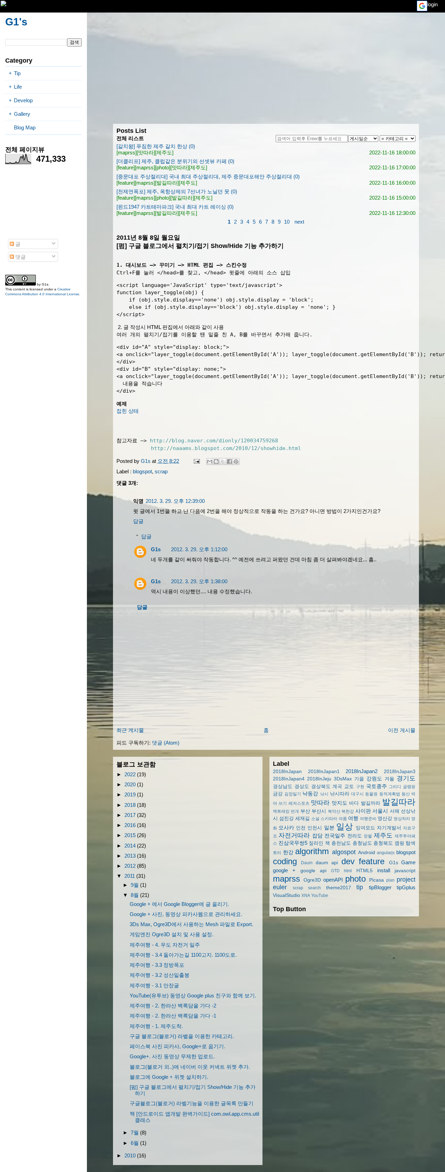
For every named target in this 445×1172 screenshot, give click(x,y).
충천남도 (341, 843)
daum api (327, 862)
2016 (130, 825)
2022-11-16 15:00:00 (392, 198)
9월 (135, 885)
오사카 (286, 827)
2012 (130, 866)
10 (287, 222)
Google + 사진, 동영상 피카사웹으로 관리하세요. (186, 914)
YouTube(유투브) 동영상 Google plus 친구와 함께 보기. (193, 995)
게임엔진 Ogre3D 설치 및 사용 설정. (171, 934)
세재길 (302, 818)
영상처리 (402, 818)
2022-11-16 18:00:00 (392, 152)
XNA (305, 895)
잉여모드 (365, 827)
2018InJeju (319, 778)
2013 (130, 856)
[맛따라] (146, 152)
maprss (286, 878)
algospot (344, 852)
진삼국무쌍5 (292, 843)
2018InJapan (287, 771)
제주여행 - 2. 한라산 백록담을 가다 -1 (173, 1016)
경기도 (406, 778)
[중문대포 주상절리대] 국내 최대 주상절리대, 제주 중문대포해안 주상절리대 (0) (208, 176)
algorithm (312, 851)
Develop (23, 100)
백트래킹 (281, 811)
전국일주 (334, 835)
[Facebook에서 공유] (229, 461)
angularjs (386, 852)
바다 (354, 803)
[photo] (162, 167)
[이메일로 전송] (209, 461)
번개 (295, 811)
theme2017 (338, 887)
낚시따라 (339, 793)
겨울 (389, 778)
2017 (130, 815)
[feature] (125, 167)
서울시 (380, 811)
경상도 (301, 786)
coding (285, 861)
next (299, 222)
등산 (406, 794)
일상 (344, 826)
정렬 (368, 836)
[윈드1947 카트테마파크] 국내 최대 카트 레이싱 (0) (175, 207)
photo (355, 878)
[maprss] (126, 152)
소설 (315, 818)
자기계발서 (389, 827)
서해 (394, 811)
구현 (360, 786)
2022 (130, 774)
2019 (130, 794)
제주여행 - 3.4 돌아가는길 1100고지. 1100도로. (183, 955)
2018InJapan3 (399, 771)
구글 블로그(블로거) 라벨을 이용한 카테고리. (182, 1036)
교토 (349, 786)
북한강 (347, 811)
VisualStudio (286, 895)
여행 (353, 818)
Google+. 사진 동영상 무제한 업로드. (172, 1056)
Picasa (376, 880)
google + (284, 870)
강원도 (374, 778)
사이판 (363, 811)
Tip (17, 73)
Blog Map (24, 127)
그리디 (395, 786)
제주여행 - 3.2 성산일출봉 (159, 975)
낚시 (324, 794)
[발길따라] (167, 183)
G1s (156, 549)
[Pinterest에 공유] (236, 461)
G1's (16, 21)
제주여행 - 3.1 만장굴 (154, 985)
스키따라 (329, 818)
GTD (335, 870)
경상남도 (282, 786)
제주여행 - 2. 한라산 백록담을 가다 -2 (173, 1006)
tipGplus (406, 887)
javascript (405, 870)
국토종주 (376, 786)
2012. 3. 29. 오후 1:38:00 (199, 581)
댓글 (20, 257)
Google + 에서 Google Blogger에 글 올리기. (179, 904)
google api (313, 870)
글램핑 (409, 786)
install (383, 870)
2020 (130, 784)
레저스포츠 (299, 803)
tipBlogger (380, 887)
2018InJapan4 (289, 778)
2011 (130, 876)
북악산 (334, 811)
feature (372, 861)
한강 (288, 852)
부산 (305, 811)
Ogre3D (312, 880)
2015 (130, 835)
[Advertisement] (265, 68)
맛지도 (339, 803)
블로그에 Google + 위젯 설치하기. (169, 1077)
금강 (278, 793)
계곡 (337, 786)
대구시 (357, 794)
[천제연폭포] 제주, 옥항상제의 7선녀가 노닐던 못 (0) (176, 191)
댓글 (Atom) (165, 743)
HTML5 (364, 870)
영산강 (385, 818)
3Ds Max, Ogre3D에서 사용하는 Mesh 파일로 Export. (191, 924)
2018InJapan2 (362, 771)
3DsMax (343, 778)
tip (359, 887)
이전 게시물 (401, 730)
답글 (138, 521)
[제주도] (164, 152)
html (348, 870)
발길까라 (370, 803)
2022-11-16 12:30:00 (392, 213)
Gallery (22, 114)
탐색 (410, 843)
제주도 (383, 835)
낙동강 (310, 793)
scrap (161, 471)
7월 (135, 1132)
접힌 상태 (127, 411)
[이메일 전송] (196, 461)
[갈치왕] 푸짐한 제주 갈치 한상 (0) (155, 146)
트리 (277, 852)
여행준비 (368, 818)
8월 (135, 895)
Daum (307, 862)
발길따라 (398, 801)
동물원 (371, 794)
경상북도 (321, 786)
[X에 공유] (222, 461)
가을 (359, 778)
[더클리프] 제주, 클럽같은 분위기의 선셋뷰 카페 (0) (175, 161)
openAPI (333, 880)
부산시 (319, 811)
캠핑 (399, 843)
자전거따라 (294, 835)
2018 (130, 805)
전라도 (354, 835)
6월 (135, 1143)
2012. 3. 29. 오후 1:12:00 (199, 549)
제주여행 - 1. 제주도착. (156, 1026)
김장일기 (292, 794)
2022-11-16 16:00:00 (392, 183)
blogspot (142, 471)
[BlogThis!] (216, 461)
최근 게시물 (130, 730)
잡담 (317, 835)
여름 (343, 818)
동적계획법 (389, 794)
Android (366, 852)
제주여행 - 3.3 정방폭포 (157, 965)
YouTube (319, 895)
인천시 (314, 827)
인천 (301, 827)
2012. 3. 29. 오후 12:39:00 (175, 501)
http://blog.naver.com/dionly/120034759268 (214, 441)
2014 (130, 846)
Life (18, 87)
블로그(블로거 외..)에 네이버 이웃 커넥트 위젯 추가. (190, 1067)
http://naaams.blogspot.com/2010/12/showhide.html (226, 448)
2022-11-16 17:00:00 (392, 167)
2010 (130, 1155)
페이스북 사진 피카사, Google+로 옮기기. (177, 1046)
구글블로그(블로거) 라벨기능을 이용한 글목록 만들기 (191, 1103)
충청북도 (383, 843)
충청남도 (362, 843)
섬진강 (286, 818)
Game (408, 862)
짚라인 (316, 843)
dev (348, 861)
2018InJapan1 (324, 771)
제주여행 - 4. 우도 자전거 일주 (165, 945)
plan (390, 880)
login (432, 4)
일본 (329, 827)
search (314, 887)
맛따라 (320, 802)
